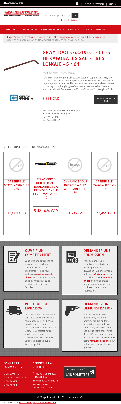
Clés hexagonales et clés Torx (69, 36)
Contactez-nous (95, 29)
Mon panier (10, 381)
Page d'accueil (14, 36)
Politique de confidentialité (42, 386)
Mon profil (10, 385)
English (113, 4)
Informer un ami (107, 99)
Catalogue (29, 36)
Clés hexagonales (96, 36)
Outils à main (44, 36)
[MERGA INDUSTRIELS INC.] (21, 14)
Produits (11, 29)
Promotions (30, 29)
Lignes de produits (52, 29)
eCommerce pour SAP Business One (37, 402)
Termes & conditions (45, 380)
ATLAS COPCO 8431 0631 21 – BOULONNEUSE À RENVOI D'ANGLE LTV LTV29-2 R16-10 (46, 188)
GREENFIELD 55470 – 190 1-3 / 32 (104, 184)
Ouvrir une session (94, 4)
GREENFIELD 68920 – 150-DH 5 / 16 (16, 184)
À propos (73, 29)
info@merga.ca (101, 274)
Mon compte (11, 373)
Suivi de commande (14, 377)
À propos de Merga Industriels (44, 375)
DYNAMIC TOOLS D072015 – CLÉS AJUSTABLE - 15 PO (75, 186)
